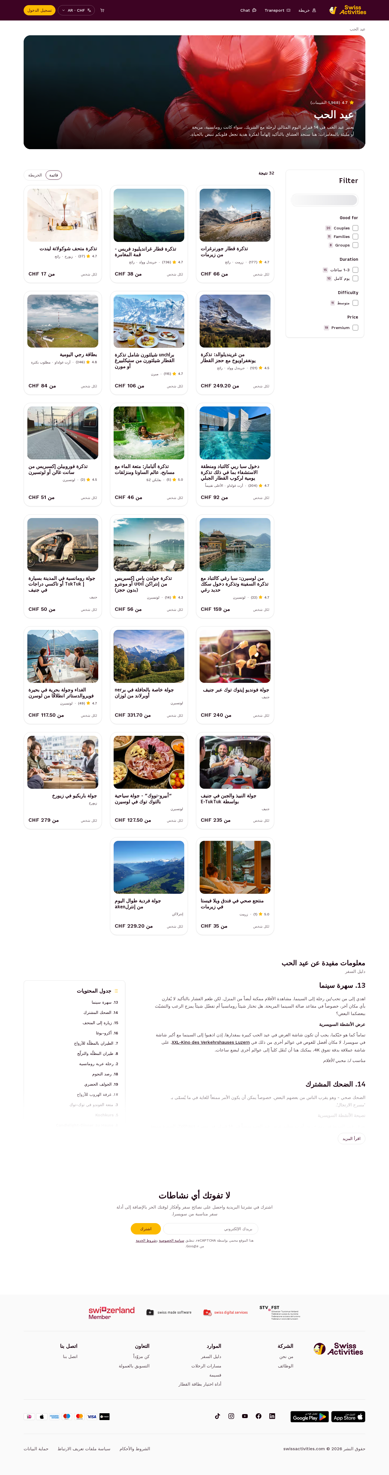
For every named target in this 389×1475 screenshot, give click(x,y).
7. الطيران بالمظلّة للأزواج (96, 1043)
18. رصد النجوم (105, 1074)
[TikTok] (217, 1416)
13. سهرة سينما (105, 1002)
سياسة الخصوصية (171, 1240)
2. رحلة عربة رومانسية (98, 1063)
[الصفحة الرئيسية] (344, 10)
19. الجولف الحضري (101, 1084)
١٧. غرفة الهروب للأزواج (97, 1094)
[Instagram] (231, 1416)
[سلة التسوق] (102, 10)
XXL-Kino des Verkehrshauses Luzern (211, 1042)
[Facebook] (258, 1416)
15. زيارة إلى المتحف (100, 1022)
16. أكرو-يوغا (107, 1033)
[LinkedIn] (272, 1416)
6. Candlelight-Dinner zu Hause (87, 1125)
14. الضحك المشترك (100, 1012)
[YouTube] (244, 1416)
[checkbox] (355, 228)
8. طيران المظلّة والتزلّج (97, 1053)
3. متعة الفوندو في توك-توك (93, 1104)
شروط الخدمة (146, 1240)
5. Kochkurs (106, 1115)
